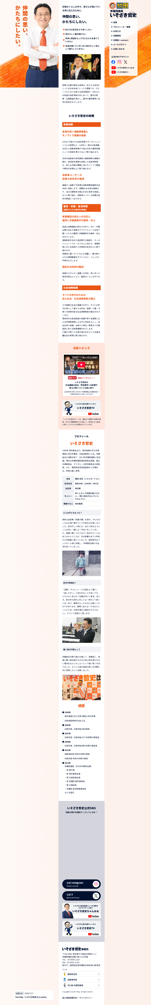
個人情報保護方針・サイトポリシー (77, 998)
